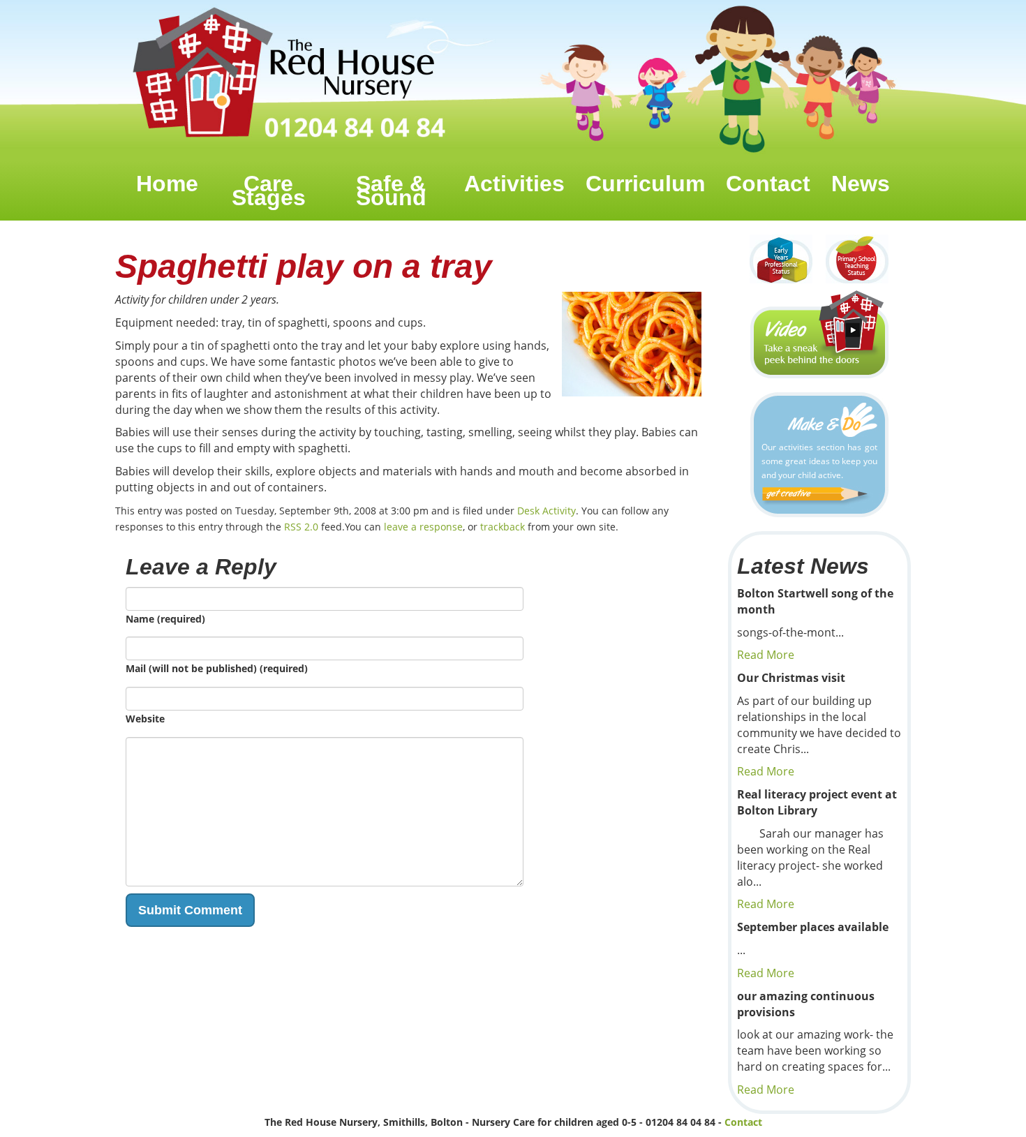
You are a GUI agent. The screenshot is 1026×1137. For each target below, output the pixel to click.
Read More (765, 654)
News (860, 183)
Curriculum (645, 183)
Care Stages (269, 190)
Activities (514, 183)
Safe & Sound (391, 190)
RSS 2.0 (301, 526)
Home (167, 183)
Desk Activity (546, 510)
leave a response (423, 526)
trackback (502, 526)
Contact (768, 183)
